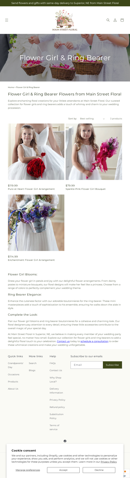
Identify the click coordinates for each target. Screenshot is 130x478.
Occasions (13, 374)
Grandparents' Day (15, 365)
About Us (13, 388)
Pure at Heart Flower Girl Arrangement (31, 189)
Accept (63, 469)
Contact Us (56, 370)
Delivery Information (56, 390)
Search (32, 363)
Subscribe (112, 364)
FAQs (53, 363)
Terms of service (54, 427)
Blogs (32, 370)
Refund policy (57, 407)
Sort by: (72, 118)
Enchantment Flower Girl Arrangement (31, 260)
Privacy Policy (109, 461)
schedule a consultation (94, 341)
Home (11, 87)
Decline (99, 469)
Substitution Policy (56, 416)
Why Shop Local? (55, 379)
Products (13, 381)
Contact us (63, 341)
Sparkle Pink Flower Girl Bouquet (86, 189)
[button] (6, 20)
